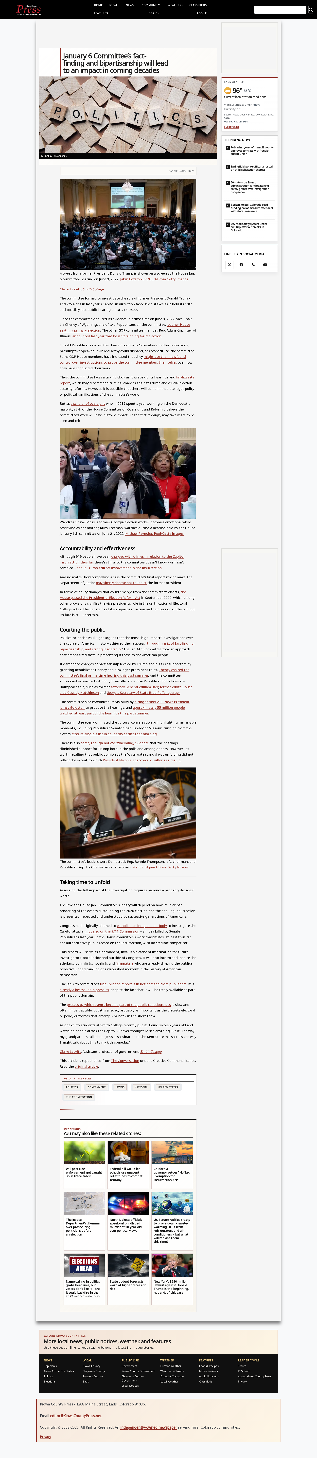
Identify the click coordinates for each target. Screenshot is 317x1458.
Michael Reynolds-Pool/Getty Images (154, 533)
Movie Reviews (208, 1371)
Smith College (93, 289)
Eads (86, 1381)
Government (97, 1087)
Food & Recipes (209, 1366)
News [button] (130, 5)
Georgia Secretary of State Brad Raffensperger (143, 692)
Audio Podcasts (209, 1376)
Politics (48, 1376)
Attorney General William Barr (134, 687)
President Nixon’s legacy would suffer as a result (141, 760)
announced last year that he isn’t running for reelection (116, 336)
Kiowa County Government (139, 1371)
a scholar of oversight (88, 403)
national (141, 1087)
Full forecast (231, 127)
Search (242, 1366)
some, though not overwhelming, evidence (115, 743)
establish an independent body (142, 925)
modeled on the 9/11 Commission (112, 931)
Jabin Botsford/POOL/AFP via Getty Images (154, 279)
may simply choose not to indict (121, 582)
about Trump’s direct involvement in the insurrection (119, 567)
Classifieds (198, 5)
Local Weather (169, 1381)
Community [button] (151, 5)
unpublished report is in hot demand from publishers (143, 984)
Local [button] (113, 5)
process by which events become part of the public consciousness (119, 1004)
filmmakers (125, 963)
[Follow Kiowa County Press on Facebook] (241, 265)
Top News (50, 1366)
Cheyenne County (94, 1371)
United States (168, 1087)
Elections (49, 1381)
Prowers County (93, 1376)
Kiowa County (91, 1366)
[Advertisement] (249, 410)
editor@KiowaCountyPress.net (76, 1415)
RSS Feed (243, 1371)
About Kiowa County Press (254, 1376)
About (202, 13)
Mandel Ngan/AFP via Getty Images (160, 867)
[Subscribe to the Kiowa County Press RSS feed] (253, 265)
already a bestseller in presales (84, 989)
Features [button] (101, 13)
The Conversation (125, 1060)
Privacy (242, 1381)
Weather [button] (174, 5)
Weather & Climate (172, 1371)
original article (86, 1066)
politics (72, 1087)
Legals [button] (152, 13)
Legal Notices (130, 1385)
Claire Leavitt (70, 289)
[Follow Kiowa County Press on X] (229, 265)
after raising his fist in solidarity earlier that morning (114, 733)
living (120, 1087)
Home (98, 5)
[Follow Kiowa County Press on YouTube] (265, 265)
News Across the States (59, 1371)
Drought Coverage (172, 1376)
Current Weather (170, 1366)
